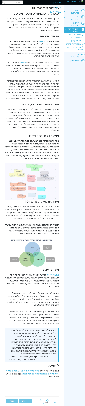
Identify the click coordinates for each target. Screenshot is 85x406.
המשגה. (22, 62)
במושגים (43, 41)
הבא (12, 401)
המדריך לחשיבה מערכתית (55, 7)
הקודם (24, 401)
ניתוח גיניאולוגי (53, 275)
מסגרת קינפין (76, 41)
